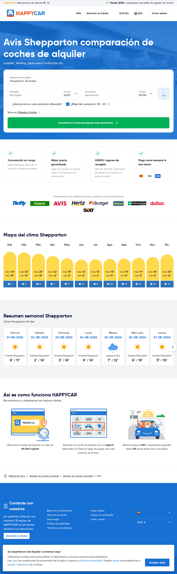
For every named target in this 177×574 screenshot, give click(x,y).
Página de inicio (17, 476)
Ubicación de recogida (20, 77)
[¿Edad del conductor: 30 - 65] (67, 104)
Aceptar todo (157, 562)
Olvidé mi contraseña (102, 515)
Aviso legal (53, 519)
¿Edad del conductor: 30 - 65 (88, 104)
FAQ (78, 13)
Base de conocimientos (59, 510)
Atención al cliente (97, 13)
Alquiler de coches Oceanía (44, 476)
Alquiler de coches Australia (78, 476)
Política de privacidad (58, 523)
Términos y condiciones (59, 527)
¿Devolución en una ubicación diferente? (36, 104)
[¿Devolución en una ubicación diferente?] (9, 104)
